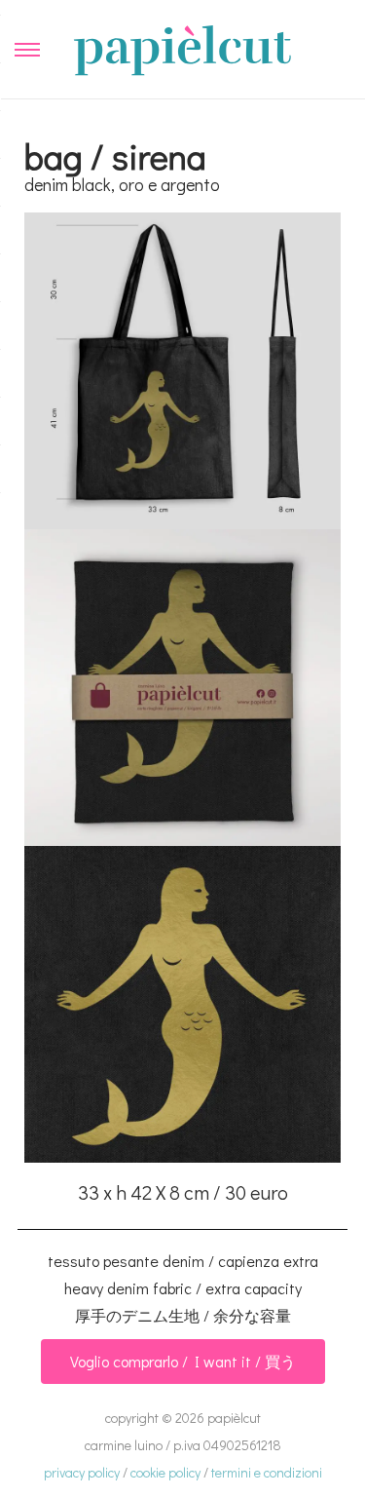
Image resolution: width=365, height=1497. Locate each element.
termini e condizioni (266, 1472)
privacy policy (82, 1472)
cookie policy (165, 1472)
